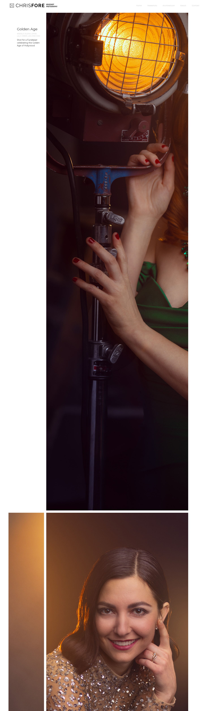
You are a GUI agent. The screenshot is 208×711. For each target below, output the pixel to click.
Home (139, 4)
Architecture (169, 4)
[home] (36, 5)
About (183, 4)
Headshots (152, 4)
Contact (196, 4)
